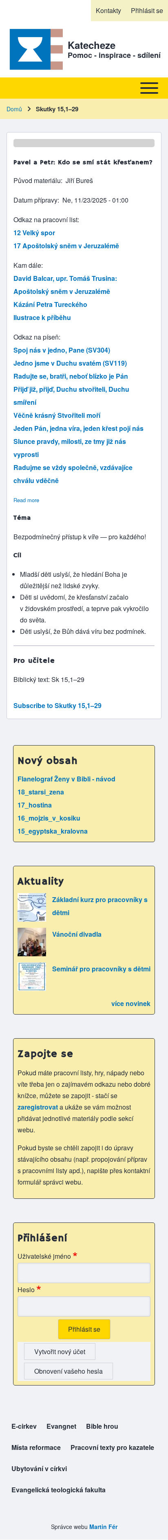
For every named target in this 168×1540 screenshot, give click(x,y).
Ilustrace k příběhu (42, 317)
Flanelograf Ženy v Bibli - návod (66, 778)
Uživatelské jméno (44, 1256)
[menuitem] (108, 10)
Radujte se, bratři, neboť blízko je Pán (70, 376)
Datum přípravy (35, 200)
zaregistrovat (39, 1107)
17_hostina (35, 805)
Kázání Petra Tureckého (50, 304)
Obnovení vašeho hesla (68, 1371)
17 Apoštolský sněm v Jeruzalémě (66, 245)
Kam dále (27, 265)
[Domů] (35, 49)
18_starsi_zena (41, 791)
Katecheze (91, 45)
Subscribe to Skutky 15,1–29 (57, 705)
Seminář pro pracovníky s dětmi (101, 968)
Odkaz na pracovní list (45, 219)
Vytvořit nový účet (59, 1351)
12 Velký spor (34, 232)
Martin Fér (103, 1526)
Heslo (26, 1289)
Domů (14, 109)
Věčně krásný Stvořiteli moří (56, 415)
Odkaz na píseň (36, 337)
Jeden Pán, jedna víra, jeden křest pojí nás (78, 428)
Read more (26, 500)
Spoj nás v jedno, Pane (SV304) (61, 350)
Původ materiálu (37, 180)
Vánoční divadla (77, 934)
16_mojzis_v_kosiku (49, 818)
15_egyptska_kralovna (53, 831)
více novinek (130, 1003)
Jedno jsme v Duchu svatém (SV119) (70, 363)
